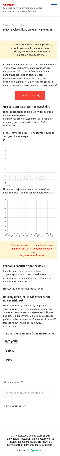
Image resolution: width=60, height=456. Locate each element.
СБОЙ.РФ (9, 4)
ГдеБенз (9, 351)
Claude (9, 360)
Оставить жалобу (30, 95)
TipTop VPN (11, 341)
